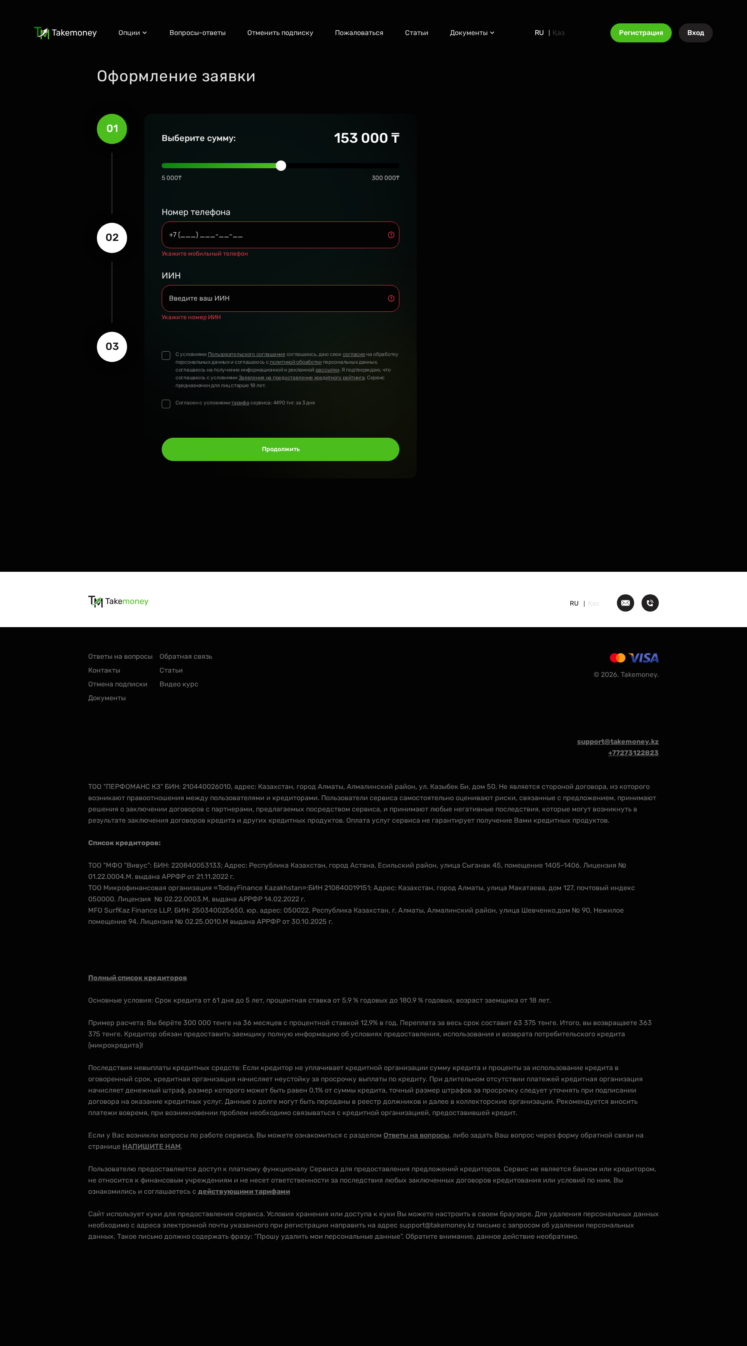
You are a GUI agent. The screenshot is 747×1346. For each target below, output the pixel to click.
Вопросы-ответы (197, 33)
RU (539, 32)
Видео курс (179, 684)
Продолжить (281, 449)
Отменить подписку (280, 33)
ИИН (171, 275)
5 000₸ (172, 178)
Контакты (104, 670)
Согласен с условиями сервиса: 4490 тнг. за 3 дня (245, 403)
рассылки (327, 370)
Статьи (416, 33)
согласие (354, 354)
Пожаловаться (359, 33)
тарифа (240, 403)
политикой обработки (296, 362)
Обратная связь (186, 656)
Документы (469, 33)
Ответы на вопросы (120, 656)
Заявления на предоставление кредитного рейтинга (302, 378)
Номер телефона (196, 212)
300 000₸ (385, 178)
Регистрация (641, 33)
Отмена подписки (117, 684)
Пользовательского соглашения (246, 354)
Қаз (558, 32)
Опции (129, 33)
